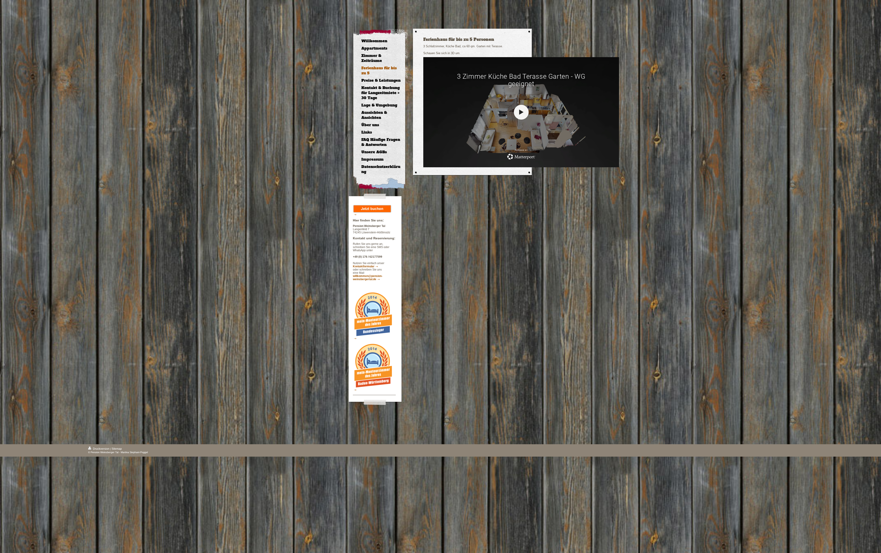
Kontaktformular (363, 266)
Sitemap (117, 448)
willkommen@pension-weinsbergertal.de (367, 277)
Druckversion (101, 448)
